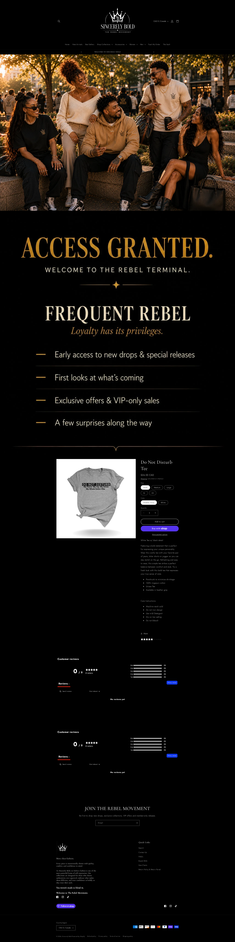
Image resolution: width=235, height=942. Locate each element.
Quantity (144, 508)
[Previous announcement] (81, 52)
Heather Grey (148, 502)
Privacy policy (103, 936)
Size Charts (143, 865)
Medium (157, 487)
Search (141, 848)
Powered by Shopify (78, 936)
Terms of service (115, 936)
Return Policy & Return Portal (150, 869)
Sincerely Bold (66, 936)
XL (144, 493)
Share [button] (146, 633)
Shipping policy (128, 936)
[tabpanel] (117, 707)
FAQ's (141, 856)
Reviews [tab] (64, 683)
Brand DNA (143, 861)
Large (169, 487)
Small (145, 487)
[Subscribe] (136, 823)
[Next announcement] (153, 52)
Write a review (172, 682)
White (163, 502)
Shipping (144, 479)
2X (153, 493)
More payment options (159, 534)
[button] (59, 21)
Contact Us (143, 852)
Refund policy (91, 936)
